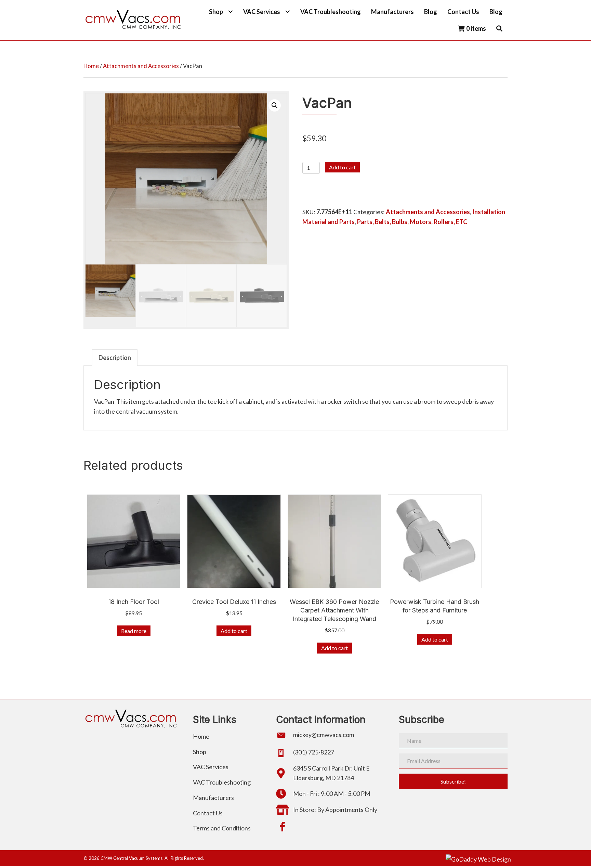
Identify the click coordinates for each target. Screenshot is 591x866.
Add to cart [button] (234, 631)
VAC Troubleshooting (222, 782)
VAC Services (210, 767)
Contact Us (208, 813)
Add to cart (342, 167)
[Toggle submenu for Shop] (230, 12)
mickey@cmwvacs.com (323, 734)
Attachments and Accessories (141, 66)
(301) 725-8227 (313, 752)
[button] (499, 28)
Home (91, 66)
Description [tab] (114, 357)
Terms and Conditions (222, 828)
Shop (199, 751)
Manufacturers (213, 797)
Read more (133, 631)
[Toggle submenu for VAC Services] (287, 12)
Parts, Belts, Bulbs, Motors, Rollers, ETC (412, 221)
